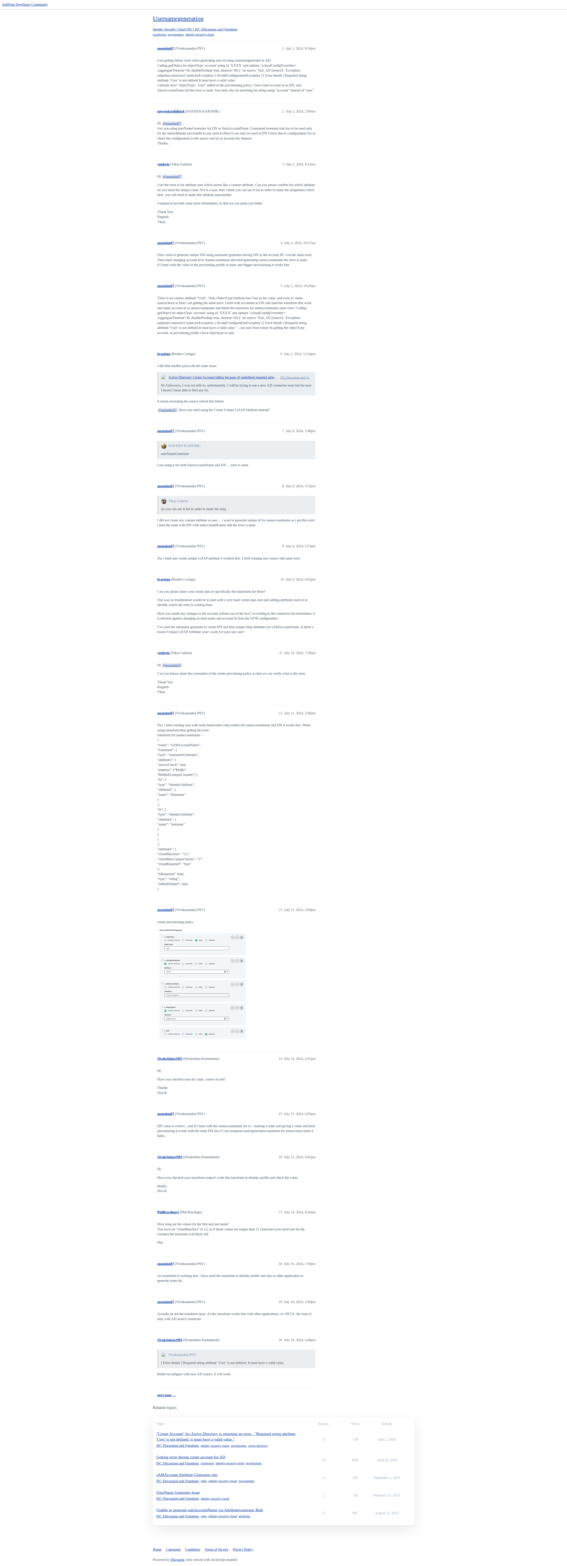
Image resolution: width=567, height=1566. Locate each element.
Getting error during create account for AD (190, 1457)
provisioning (176, 34)
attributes (244, 1516)
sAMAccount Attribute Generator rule (186, 1475)
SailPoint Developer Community (25, 4)
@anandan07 (172, 123)
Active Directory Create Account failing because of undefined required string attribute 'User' (223, 377)
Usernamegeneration (178, 18)
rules (204, 1481)
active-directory (258, 1445)
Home (157, 1549)
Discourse (177, 1560)
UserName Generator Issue (178, 1492)
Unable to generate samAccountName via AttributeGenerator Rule (209, 1510)
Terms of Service (216, 1549)
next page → (166, 1395)
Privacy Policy (243, 1549)
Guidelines (192, 1549)
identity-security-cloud (199, 34)
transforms (159, 34)
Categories (173, 1549)
